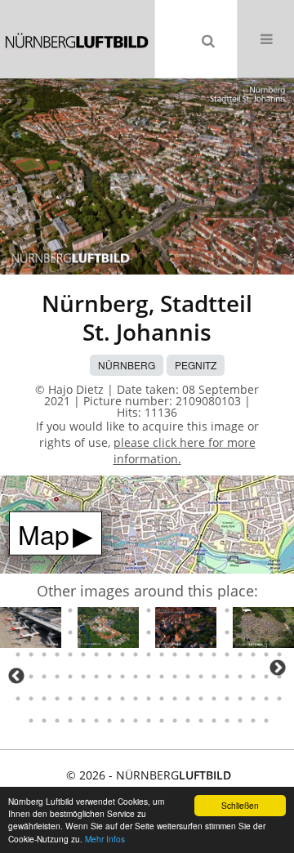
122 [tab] (227, 654)
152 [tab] (70, 698)
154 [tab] (96, 698)
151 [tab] (57, 698)
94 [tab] (135, 632)
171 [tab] (57, 720)
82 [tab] (253, 610)
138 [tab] (162, 676)
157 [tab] (135, 698)
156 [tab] (122, 698)
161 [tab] (188, 698)
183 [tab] (214, 720)
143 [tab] (227, 676)
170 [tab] (44, 720)
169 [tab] (31, 720)
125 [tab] (266, 654)
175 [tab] (109, 720)
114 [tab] (122, 654)
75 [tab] (162, 610)
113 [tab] (109, 654)
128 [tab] (31, 676)
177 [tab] (135, 720)
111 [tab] (83, 654)
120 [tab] (201, 654)
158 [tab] (148, 698)
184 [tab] (227, 720)
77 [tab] (188, 610)
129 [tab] (44, 676)
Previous (16, 676)
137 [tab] (148, 676)
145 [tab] (253, 676)
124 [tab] (253, 654)
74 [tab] (148, 610)
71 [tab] (109, 610)
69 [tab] (83, 610)
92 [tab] (109, 632)
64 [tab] (18, 610)
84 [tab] (279, 610)
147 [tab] (279, 676)
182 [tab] (201, 720)
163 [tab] (214, 698)
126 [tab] (279, 654)
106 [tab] (18, 654)
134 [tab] (109, 676)
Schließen (240, 805)
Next (278, 667)
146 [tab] (266, 676)
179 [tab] (162, 720)
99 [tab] (201, 632)
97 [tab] (175, 632)
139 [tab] (175, 676)
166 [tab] (253, 698)
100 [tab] (214, 632)
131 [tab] (70, 676)
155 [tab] (109, 698)
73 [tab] (135, 610)
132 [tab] (83, 676)
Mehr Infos (105, 839)
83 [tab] (266, 610)
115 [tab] (135, 654)
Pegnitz (195, 365)
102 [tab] (240, 632)
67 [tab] (57, 610)
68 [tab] (70, 610)
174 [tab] (96, 720)
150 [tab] (44, 698)
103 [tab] (253, 632)
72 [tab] (122, 610)
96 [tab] (162, 632)
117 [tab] (162, 654)
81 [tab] (240, 610)
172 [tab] (70, 720)
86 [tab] (31, 632)
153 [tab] (83, 698)
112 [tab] (96, 654)
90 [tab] (83, 632)
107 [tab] (31, 654)
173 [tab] (83, 720)
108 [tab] (44, 654)
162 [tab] (201, 698)
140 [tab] (188, 676)
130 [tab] (57, 676)
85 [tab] (18, 632)
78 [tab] (201, 610)
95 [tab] (148, 632)
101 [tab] (227, 632)
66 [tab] (44, 610)
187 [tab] (266, 720)
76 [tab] (175, 610)
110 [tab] (70, 654)
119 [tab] (188, 654)
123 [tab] (240, 654)
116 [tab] (148, 654)
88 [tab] (57, 632)
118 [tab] (175, 654)
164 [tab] (227, 698)
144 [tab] (240, 676)
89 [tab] (70, 632)
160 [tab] (175, 698)
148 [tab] (18, 698)
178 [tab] (148, 720)
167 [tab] (266, 698)
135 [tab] (122, 676)
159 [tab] (162, 698)
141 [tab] (201, 676)
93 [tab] (122, 632)
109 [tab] (57, 654)
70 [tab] (96, 610)
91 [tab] (96, 632)
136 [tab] (135, 676)
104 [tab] (266, 632)
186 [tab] (253, 720)
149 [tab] (31, 698)
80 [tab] (227, 610)
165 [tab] (240, 698)
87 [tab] (44, 632)
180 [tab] (175, 720)
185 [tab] (240, 720)
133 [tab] (96, 676)
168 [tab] (279, 698)
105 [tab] (279, 632)
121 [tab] (214, 654)
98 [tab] (188, 632)
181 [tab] (188, 720)
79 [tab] (214, 610)
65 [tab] (31, 610)
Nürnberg (126, 365)
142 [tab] (214, 676)
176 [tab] (122, 720)
